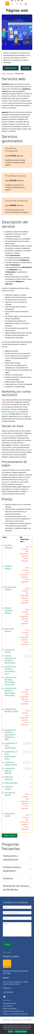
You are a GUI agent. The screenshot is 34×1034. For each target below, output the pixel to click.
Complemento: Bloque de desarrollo (10, 770)
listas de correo (15, 412)
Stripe (24, 477)
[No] (32, 1029)
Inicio (3, 73)
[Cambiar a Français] (18, 0)
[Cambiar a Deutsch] (22, 0)
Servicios (10, 73)
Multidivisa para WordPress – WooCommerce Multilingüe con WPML (10, 734)
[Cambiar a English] (12, 0)
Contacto (26, 68)
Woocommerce (10, 435)
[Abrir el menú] (12, 4)
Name (5, 537)
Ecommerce (28, 450)
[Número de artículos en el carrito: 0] (20, 4)
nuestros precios (10, 68)
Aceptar (10, 1031)
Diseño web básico (11, 783)
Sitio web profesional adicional (8, 610)
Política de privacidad (20, 1031)
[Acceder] (16, 4)
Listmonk (5, 414)
